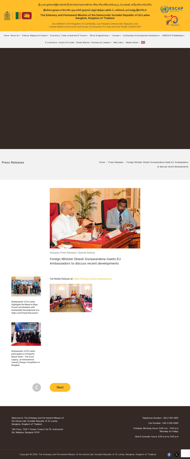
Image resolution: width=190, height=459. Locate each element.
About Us (14, 36)
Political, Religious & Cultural (34, 36)
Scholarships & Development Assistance (141, 36)
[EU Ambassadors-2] (71, 312)
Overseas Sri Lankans (100, 43)
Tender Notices (83, 43)
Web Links (118, 43)
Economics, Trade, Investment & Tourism (68, 36)
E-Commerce (51, 43)
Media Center (132, 43)
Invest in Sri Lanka (66, 43)
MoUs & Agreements (99, 36)
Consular (116, 36)
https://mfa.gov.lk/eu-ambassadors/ (93, 278)
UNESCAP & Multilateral (172, 36)
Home (6, 36)
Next (60, 387)
